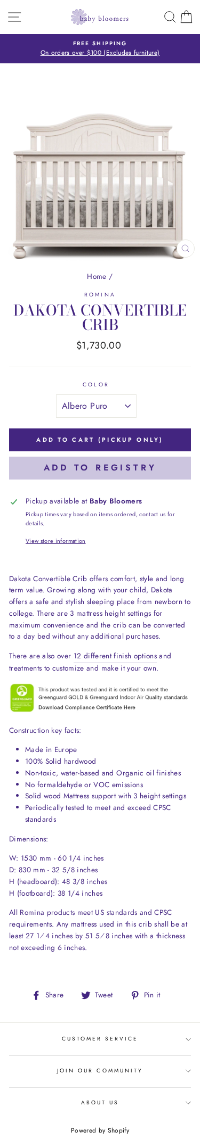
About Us (100, 1102)
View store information (55, 540)
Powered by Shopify (100, 1130)
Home (96, 276)
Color (96, 385)
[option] (100, 49)
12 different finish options (115, 655)
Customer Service (100, 1039)
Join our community (100, 1071)
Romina (99, 295)
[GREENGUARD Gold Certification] (100, 710)
